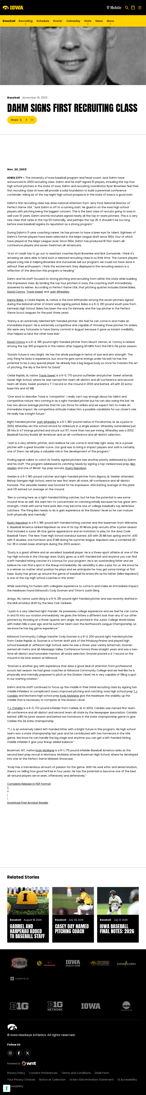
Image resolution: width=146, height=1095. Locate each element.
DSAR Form (102, 1073)
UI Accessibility (127, 1079)
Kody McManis (69, 696)
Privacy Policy (16, 1073)
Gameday (73, 21)
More (110, 21)
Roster (57, 21)
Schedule (42, 21)
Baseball (13, 98)
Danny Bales (15, 300)
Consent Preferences (43, 1073)
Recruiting (26, 21)
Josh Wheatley (59, 292)
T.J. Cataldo (15, 708)
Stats (87, 21)
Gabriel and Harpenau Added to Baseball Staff (27, 931)
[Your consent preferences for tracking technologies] (6, 1088)
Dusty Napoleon (75, 468)
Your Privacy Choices (21, 1079)
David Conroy (16, 292)
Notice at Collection (52, 1079)
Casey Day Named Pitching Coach (72, 928)
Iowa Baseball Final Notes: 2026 (117, 928)
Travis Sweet (34, 292)
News (99, 21)
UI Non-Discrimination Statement (92, 1079)
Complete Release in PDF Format (29, 784)
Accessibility (15, 1086)
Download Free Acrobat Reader (27, 803)
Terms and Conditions (76, 1073)
